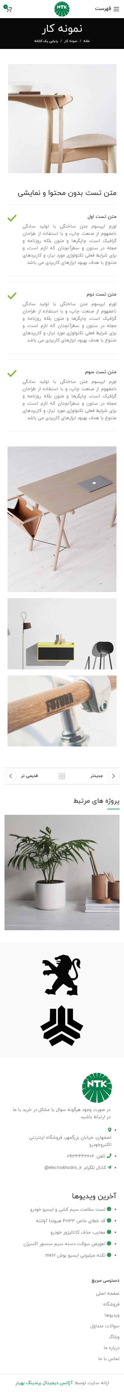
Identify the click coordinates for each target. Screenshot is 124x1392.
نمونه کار (70, 41)
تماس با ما (108, 1359)
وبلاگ (114, 1337)
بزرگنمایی (9, 819)
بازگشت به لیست (62, 776)
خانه (86, 41)
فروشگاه (111, 1304)
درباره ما (111, 1348)
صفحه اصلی (107, 1293)
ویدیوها (111, 1315)
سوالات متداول (105, 1326)
